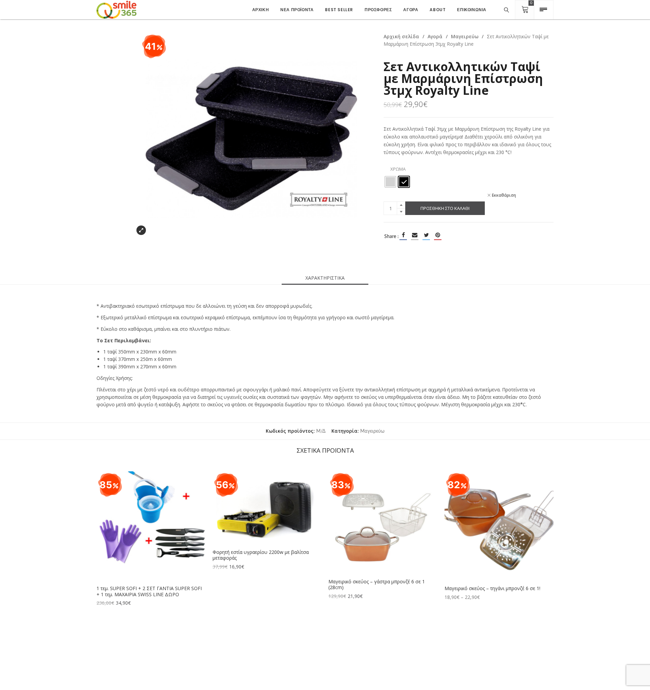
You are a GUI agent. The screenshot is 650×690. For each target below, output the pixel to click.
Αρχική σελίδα (401, 36)
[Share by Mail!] (414, 235)
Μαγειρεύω (464, 36)
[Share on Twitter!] (426, 235)
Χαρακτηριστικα (325, 278)
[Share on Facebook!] (403, 235)
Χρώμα (398, 169)
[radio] (390, 181)
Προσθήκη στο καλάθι (445, 208)
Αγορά (435, 36)
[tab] (325, 278)
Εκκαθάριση (504, 195)
